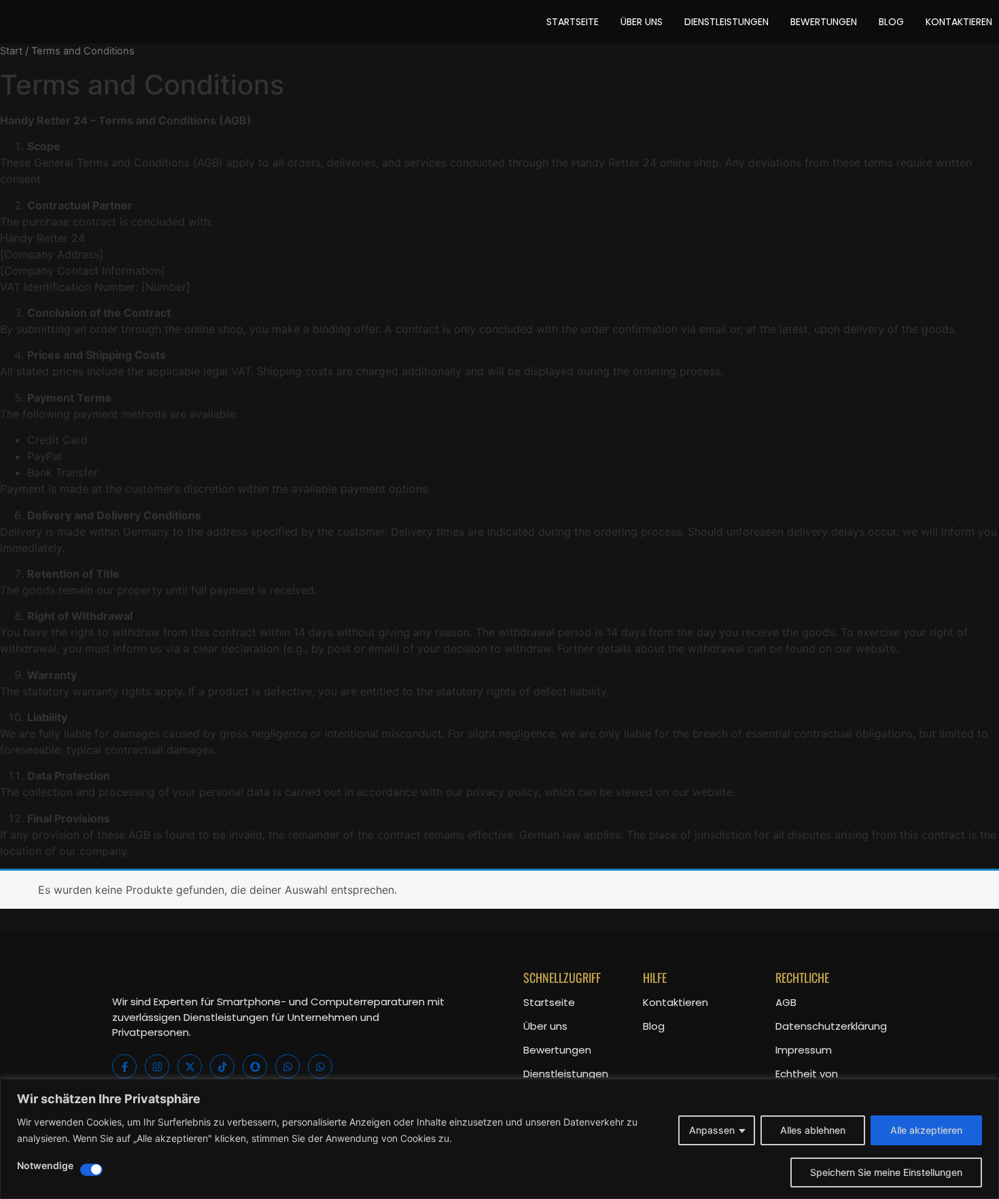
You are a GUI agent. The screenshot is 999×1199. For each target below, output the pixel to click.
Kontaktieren (675, 1002)
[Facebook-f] (124, 1066)
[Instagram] (157, 1066)
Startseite (549, 1002)
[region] (499, 1139)
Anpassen (712, 1130)
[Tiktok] (222, 1066)
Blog (654, 1026)
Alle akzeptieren (926, 1130)
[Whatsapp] (287, 1066)
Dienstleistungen (565, 1073)
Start (11, 51)
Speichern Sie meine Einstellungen (886, 1172)
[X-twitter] (189, 1066)
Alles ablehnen (812, 1130)
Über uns (545, 1026)
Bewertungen (557, 1050)
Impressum (803, 1050)
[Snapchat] (255, 1066)
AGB (785, 1002)
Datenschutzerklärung (831, 1026)
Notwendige (45, 1166)
